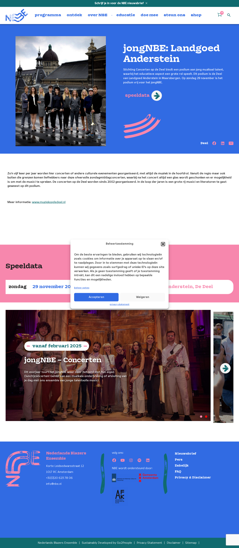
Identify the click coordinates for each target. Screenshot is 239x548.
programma (48, 15)
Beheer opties (81, 288)
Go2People (124, 542)
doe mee (149, 15)
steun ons (174, 15)
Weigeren (142, 297)
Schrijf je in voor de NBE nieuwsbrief (120, 3)
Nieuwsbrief (185, 453)
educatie (125, 15)
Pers (178, 459)
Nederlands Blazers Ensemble (57, 542)
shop (196, 15)
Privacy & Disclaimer (193, 477)
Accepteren (96, 297)
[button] (163, 244)
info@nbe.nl (53, 484)
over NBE (97, 15)
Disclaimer (174, 542)
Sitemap (191, 542)
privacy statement (119, 304)
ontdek (74, 15)
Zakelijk (182, 465)
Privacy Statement (149, 542)
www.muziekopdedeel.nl (49, 202)
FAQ (178, 471)
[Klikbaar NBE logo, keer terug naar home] (17, 15)
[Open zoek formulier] (228, 15)
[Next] (225, 368)
